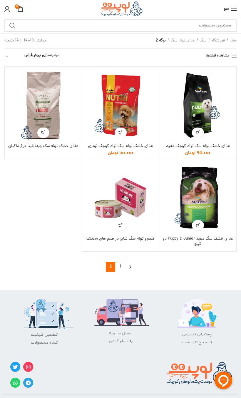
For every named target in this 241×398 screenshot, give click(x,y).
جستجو (12, 25)
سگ (203, 41)
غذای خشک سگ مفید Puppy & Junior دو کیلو (198, 241)
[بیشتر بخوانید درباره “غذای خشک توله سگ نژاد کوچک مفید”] (198, 133)
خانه (233, 41)
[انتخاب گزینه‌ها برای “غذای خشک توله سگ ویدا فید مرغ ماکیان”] (43, 133)
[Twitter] (15, 367)
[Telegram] (28, 383)
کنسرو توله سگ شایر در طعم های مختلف (120, 239)
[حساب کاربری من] (7, 9)
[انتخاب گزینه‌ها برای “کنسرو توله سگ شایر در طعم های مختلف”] (121, 225)
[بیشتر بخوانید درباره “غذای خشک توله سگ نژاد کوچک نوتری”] (121, 133)
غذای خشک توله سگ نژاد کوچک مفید (198, 146)
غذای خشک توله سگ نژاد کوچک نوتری (120, 146)
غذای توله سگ (182, 41)
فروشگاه (218, 41)
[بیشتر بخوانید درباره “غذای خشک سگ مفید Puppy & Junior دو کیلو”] (198, 225)
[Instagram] (28, 367)
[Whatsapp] (15, 383)
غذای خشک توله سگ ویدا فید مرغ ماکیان (43, 146)
